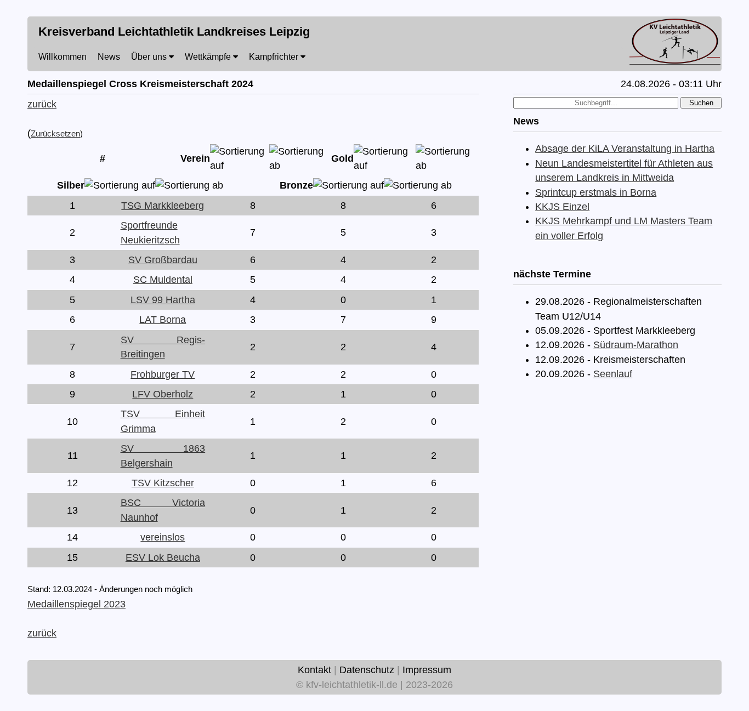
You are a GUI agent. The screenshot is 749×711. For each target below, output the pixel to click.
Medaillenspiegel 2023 (76, 604)
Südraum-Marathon (635, 344)
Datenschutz (366, 669)
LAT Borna (162, 319)
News (109, 56)
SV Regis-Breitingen (163, 347)
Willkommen (62, 56)
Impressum (426, 669)
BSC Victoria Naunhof (163, 509)
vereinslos (162, 537)
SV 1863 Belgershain (163, 455)
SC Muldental (162, 279)
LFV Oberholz (162, 394)
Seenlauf (612, 373)
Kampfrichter (274, 56)
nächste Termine (552, 274)
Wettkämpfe (209, 56)
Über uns (150, 56)
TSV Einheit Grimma (163, 421)
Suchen (701, 103)
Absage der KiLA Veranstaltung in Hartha (624, 148)
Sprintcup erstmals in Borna (595, 192)
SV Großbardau (162, 259)
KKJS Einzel (562, 206)
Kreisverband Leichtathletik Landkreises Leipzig (174, 31)
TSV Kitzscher (163, 482)
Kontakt (314, 669)
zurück (41, 104)
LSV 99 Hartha (162, 299)
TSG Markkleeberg (162, 205)
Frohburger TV (162, 374)
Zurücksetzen (55, 133)
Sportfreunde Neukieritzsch (150, 232)
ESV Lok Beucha (163, 557)
